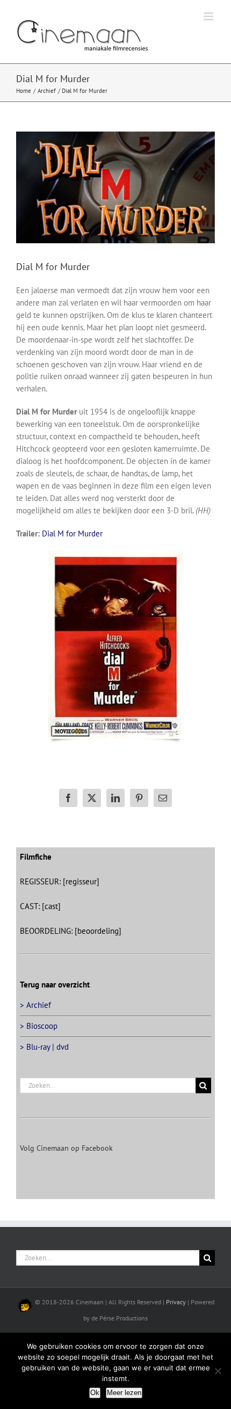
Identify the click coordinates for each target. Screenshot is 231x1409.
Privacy (176, 1302)
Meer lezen (124, 1393)
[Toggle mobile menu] (209, 16)
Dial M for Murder (72, 533)
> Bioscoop (38, 1026)
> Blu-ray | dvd (44, 1047)
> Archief (35, 1005)
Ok (94, 1393)
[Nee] (217, 1371)
